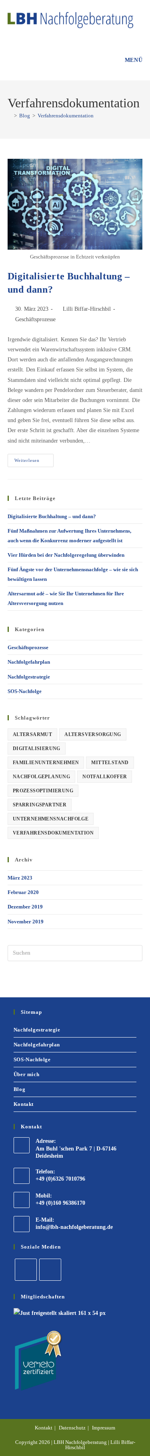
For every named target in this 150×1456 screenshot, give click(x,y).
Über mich (26, 1074)
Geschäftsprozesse (35, 319)
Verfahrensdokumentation (66, 116)
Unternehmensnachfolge (50, 819)
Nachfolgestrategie (29, 677)
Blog (19, 1089)
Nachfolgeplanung (41, 776)
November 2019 (26, 922)
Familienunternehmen (46, 762)
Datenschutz (72, 1428)
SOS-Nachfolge (25, 691)
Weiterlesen (34, 458)
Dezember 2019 (25, 907)
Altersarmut (32, 734)
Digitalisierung (36, 748)
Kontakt (24, 1104)
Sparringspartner (39, 805)
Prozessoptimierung (43, 791)
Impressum (103, 1428)
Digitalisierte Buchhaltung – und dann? (52, 516)
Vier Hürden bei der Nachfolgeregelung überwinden (66, 555)
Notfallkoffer (104, 776)
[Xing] (50, 1270)
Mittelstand (109, 762)
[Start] (10, 116)
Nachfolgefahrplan (29, 662)
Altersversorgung (92, 734)
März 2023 (20, 878)
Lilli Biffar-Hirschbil (87, 309)
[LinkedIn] (26, 1270)
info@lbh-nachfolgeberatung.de (74, 1227)
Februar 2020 (23, 892)
